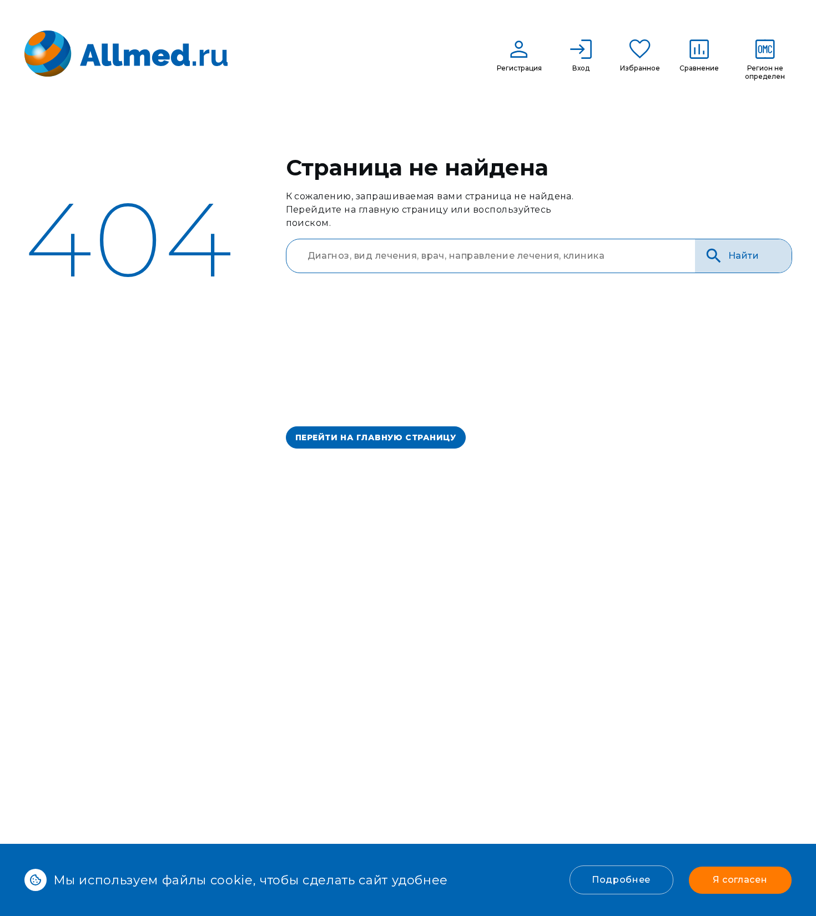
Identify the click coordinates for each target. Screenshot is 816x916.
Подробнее (621, 879)
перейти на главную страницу (375, 437)
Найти (743, 255)
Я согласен (740, 879)
